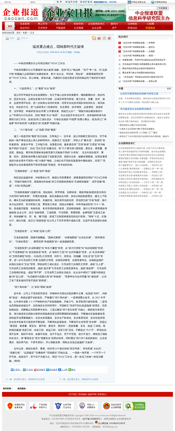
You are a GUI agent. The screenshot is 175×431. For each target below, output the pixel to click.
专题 (25, 33)
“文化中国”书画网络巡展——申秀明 (138, 43)
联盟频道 (150, 28)
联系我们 (102, 394)
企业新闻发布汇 (96, 24)
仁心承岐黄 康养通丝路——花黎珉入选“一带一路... (141, 168)
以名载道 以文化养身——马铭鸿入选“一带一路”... (140, 192)
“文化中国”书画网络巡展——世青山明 (139, 81)
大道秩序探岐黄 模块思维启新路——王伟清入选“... (141, 196)
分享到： (18, 370)
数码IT (114, 24)
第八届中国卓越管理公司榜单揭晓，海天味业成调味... (142, 151)
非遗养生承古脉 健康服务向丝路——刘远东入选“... (141, 175)
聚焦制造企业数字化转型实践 (133, 125)
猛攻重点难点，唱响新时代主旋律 (29, 379)
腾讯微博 (53, 370)
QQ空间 (29, 370)
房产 (114, 28)
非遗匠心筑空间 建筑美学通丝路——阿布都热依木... (142, 179)
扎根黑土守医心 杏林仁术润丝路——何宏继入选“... (141, 186)
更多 (169, 88)
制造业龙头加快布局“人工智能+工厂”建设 (138, 132)
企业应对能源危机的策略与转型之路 (139, 93)
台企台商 (96, 28)
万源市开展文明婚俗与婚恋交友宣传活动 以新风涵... (142, 155)
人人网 (64, 370)
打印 (12, 38)
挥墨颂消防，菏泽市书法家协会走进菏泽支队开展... (145, 60)
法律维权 (132, 24)
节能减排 (60, 28)
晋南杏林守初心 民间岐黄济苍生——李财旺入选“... (141, 172)
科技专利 (78, 24)
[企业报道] (21, 20)
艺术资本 (43, 28)
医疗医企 (60, 24)
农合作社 (25, 28)
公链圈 (150, 24)
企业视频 (78, 28)
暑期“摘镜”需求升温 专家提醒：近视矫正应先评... (140, 162)
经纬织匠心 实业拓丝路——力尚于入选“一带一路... (141, 182)
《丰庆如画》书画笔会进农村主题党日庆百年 (142, 77)
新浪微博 (41, 370)
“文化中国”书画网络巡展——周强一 (138, 55)
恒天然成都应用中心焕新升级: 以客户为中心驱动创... (142, 148)
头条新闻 (25, 24)
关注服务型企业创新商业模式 (135, 109)
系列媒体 (83, 394)
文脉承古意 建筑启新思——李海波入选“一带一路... (141, 189)
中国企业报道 (43, 52)
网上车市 (43, 24)
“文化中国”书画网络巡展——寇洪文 (138, 47)
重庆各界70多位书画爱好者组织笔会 (138, 73)
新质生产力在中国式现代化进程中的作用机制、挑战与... (145, 136)
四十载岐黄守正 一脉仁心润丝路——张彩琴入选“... (141, 165)
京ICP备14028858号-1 (92, 419)
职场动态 (132, 28)
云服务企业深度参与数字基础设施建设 (137, 129)
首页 (10, 26)
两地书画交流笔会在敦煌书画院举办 (138, 68)
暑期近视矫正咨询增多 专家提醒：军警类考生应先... (142, 158)
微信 (73, 370)
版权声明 (92, 394)
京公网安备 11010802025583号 (111, 423)
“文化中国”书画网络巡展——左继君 (138, 51)
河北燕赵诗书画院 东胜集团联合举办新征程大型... (144, 64)
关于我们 (73, 394)
